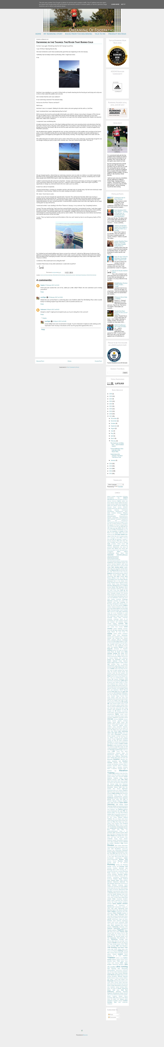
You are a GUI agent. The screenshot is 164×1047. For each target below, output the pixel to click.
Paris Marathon (123, 807)
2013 (110, 471)
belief (113, 573)
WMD (118, 990)
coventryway (110, 625)
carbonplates (120, 596)
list (112, 740)
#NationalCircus (119, 511)
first (116, 673)
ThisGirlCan (114, 939)
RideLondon (125, 845)
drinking (109, 650)
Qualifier (122, 832)
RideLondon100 (111, 847)
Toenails (114, 942)
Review (110, 845)
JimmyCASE (115, 725)
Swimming (115, 926)
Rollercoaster (118, 850)
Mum (114, 788)
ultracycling (125, 968)
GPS (126, 685)
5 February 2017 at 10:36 (56, 297)
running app (119, 864)
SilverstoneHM (116, 891)
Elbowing (109, 655)
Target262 (120, 930)
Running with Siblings (112, 875)
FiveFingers (120, 674)
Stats (126, 911)
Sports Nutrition (123, 910)
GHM (108, 680)
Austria (115, 562)
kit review (123, 728)
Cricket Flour (114, 626)
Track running (111, 945)
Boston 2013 (124, 581)
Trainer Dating (117, 949)
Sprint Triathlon (111, 911)
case (124, 596)
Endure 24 (110, 659)
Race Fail (109, 834)
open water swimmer (113, 802)
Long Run (117, 746)
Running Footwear (112, 868)
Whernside (125, 982)
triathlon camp (119, 958)
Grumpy (121, 688)
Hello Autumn (116, 699)
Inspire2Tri (115, 717)
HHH (108, 700)
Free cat (112, 677)
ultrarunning (119, 970)
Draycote (109, 648)
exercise (123, 665)
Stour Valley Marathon (117, 914)
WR (114, 997)
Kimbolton (125, 726)
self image (121, 886)
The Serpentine (111, 938)
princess (126, 826)
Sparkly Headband (123, 902)
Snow (113, 899)
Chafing (113, 599)
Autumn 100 (125, 562)
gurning (109, 691)
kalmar (126, 725)
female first (125, 671)
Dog (121, 642)
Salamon (125, 880)
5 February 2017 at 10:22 (52, 285)
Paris (118, 807)
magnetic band (124, 754)
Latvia (123, 732)
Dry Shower (125, 650)
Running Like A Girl (113, 869)
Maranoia (109, 759)
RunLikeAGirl (110, 858)
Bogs (112, 579)
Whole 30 (109, 985)
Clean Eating (116, 608)
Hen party (121, 699)
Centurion (115, 597)
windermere (125, 985)
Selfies (126, 886)
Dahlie (114, 635)
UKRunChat (115, 964)
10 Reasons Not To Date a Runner (119, 198)
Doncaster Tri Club (112, 645)
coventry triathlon (112, 623)
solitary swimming (115, 900)
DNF (126, 641)
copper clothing (124, 616)
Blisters (114, 578)
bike (123, 575)
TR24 (126, 944)
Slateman (122, 892)
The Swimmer (121, 938)
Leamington (118, 734)
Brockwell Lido (120, 588)
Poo (114, 822)
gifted (122, 680)
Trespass (109, 955)
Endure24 (117, 659)
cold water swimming (46, 275)
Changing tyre (117, 600)
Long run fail (124, 746)
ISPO (118, 722)
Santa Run (118, 883)
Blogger (85, 1035)
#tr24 (119, 522)
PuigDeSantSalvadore (112, 831)
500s (111, 539)
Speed (114, 903)
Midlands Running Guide (113, 779)
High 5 (123, 700)
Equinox (117, 662)
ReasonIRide (120, 840)
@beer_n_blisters (111, 496)
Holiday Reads (124, 705)
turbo (122, 961)
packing (122, 806)
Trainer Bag (110, 949)
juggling (121, 725)
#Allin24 (125, 498)
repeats (126, 843)
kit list (118, 728)
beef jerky (120, 570)
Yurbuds (120, 1000)
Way (108, 979)
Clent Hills (122, 608)
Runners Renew (111, 861)
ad (127, 543)
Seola (108, 888)
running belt (115, 866)
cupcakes (125, 628)
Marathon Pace (118, 762)
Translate (120, 486)
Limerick (109, 740)
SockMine (125, 899)
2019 (110, 411)
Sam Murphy (110, 883)
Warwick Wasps (115, 978)
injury (117, 714)
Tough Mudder (113, 944)
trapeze (109, 954)
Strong (112, 917)
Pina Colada (113, 817)
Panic (115, 807)
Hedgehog (109, 699)
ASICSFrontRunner (122, 555)
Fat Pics (126, 668)
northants (125, 796)
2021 (110, 406)
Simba (122, 891)
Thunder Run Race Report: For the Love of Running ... (120, 312)
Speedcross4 (118, 907)
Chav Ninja (116, 602)
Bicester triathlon (124, 573)
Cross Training (118, 628)
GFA (126, 679)
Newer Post (40, 361)
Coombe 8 (120, 614)
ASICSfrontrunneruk (113, 558)
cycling (109, 633)
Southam (125, 900)
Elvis (126, 655)
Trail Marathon (123, 945)
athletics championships (122, 561)
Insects (122, 716)
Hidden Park (117, 700)
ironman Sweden (117, 720)
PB (124, 811)
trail (117, 946)
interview (116, 719)
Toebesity (109, 942)
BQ (118, 585)
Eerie (126, 653)
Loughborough (118, 749)
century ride (121, 597)
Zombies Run (111, 1002)
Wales (118, 974)
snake (108, 897)
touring (118, 944)
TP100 (122, 944)
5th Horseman (118, 539)
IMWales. (119, 711)
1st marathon (113, 531)
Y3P (118, 999)
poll (111, 822)
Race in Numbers (116, 834)
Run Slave (111, 856)
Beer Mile (125, 570)
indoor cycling (114, 712)
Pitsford (120, 817)
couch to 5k (124, 619)
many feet (125, 757)
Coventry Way (123, 623)
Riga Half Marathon (120, 847)
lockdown (116, 743)
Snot (116, 897)
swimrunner (117, 928)
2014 (110, 468)
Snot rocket (121, 897)
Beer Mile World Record (113, 571)
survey (116, 922)
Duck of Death (115, 651)
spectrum (109, 903)
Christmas (118, 607)
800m (121, 540)
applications (125, 550)
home (38, 33)
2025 (110, 396)
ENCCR (123, 656)
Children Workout (111, 607)
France (116, 676)
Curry (108, 630)
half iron (111, 693)
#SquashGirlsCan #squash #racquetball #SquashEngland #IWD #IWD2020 (117, 518)
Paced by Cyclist (111, 806)
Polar (108, 822)
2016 (110, 463)
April (112, 436)
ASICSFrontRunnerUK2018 (113, 559)
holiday (118, 705)
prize (108, 828)
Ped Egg (118, 812)
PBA (127, 811)
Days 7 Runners (124, 636)
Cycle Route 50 (123, 631)
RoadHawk (118, 848)
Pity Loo (115, 819)
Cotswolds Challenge (112, 619)
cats (111, 597)
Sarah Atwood (124, 883)
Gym (116, 691)
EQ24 (113, 662)
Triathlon (111, 957)
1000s (119, 528)
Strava (122, 916)
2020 (110, 409)
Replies (44, 318)
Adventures (116, 547)
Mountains (110, 787)
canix (109, 596)
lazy (127, 732)
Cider (123, 607)
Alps (120, 548)
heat (127, 697)
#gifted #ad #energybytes (121, 504)
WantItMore (114, 976)
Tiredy (126, 941)
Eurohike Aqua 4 (116, 664)
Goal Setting (116, 682)
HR (120, 708)
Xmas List (109, 999)
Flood (108, 676)
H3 (108, 693)
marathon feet (116, 761)
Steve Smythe (117, 913)
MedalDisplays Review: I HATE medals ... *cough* (121, 284)
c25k (124, 591)
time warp (119, 941)
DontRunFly (120, 645)
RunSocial (109, 878)
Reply (42, 292)
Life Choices (124, 737)
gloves (110, 682)
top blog (124, 942)
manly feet (119, 757)
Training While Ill (114, 952)
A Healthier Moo (114, 542)
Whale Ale (116, 981)
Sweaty (126, 923)
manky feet (114, 757)
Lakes (109, 732)
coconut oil (112, 611)
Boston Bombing (111, 582)
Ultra (126, 964)
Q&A (114, 832)
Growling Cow (115, 688)
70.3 (118, 540)
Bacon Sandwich (121, 565)
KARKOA (109, 726)
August (113, 428)
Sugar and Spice (123, 919)
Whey (108, 984)
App (121, 550)
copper (118, 616)
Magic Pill (125, 753)
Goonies (109, 685)
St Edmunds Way (120, 911)
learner (113, 736)
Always (123, 548)
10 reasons (110, 525)
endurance (125, 658)
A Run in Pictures (123, 542)
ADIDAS (109, 545)
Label (108, 731)
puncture (109, 832)
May (112, 433)
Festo (113, 673)
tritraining (109, 961)
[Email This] (66, 272)
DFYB (112, 641)
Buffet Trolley (113, 590)
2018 (110, 413)
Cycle (119, 630)
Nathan (120, 790)
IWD (127, 722)
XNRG (114, 999)
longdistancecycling (123, 748)
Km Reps (113, 729)
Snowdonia (119, 899)
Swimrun (109, 928)
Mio (127, 782)
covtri (118, 625)
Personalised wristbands (120, 814)
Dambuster (125, 635)
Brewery (109, 587)
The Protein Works (120, 934)
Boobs (115, 579)
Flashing (126, 674)
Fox (114, 676)
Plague (119, 819)
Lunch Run (120, 751)
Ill (127, 709)
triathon (114, 959)
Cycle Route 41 (112, 631)
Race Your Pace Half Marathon (115, 837)
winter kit (115, 988)
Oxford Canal (123, 804)
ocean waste (115, 799)
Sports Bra (115, 910)
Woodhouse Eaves (118, 993)
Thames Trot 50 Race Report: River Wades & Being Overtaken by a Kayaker (120, 228)
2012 (110, 473)
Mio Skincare (110, 784)
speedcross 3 (112, 905)
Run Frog (122, 853)
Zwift (119, 1002)
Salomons (116, 882)
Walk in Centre (124, 974)
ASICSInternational (111, 561)
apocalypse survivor (115, 550)
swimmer (109, 926)
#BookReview (111, 499)
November (114, 421)
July (112, 431)
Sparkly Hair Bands (112, 902)
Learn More (115, 4)
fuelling (109, 679)
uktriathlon (121, 964)
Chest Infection (118, 605)
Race (126, 832)
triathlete (125, 955)
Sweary (112, 923)
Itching (122, 722)
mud (120, 787)
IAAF (114, 709)
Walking (109, 976)
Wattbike (126, 978)
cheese (121, 603)
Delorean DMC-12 (116, 639)
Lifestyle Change (111, 739)
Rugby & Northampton (118, 852)
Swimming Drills (123, 926)
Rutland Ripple (117, 878)
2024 (110, 399)
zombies (125, 1000)
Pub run (125, 829)
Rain (126, 837)
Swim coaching (115, 925)
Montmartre (110, 785)
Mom (120, 784)
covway (122, 625)
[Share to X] (69, 272)
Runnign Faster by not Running (117, 862)
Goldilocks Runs (114, 683)
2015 (110, 466)
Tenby (117, 931)
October (113, 423)
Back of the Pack (112, 565)
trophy (114, 961)
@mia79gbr (119, 496)
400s (120, 537)
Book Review (124, 579)
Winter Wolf (111, 990)
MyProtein (125, 788)
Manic (108, 757)
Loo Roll (109, 749)
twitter (121, 963)
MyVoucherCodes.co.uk (112, 790)
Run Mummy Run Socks (118, 855)
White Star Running (123, 984)
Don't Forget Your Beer (121, 644)
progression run (114, 828)
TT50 (118, 961)
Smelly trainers (115, 895)
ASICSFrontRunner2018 (113, 556)
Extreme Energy (111, 667)
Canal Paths (122, 594)
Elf (113, 655)
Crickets (121, 626)
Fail (116, 667)
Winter (126, 987)
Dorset (121, 647)
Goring (120, 685)
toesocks (119, 942)
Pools (113, 823)
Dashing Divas (110, 636)
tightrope (109, 941)
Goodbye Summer (123, 683)
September (114, 426)
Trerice (126, 954)
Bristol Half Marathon (118, 587)
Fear (108, 670)
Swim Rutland (124, 925)
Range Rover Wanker (121, 838)
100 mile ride (117, 526)
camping (118, 593)
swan (108, 923)
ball (114, 568)
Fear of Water (113, 670)
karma (114, 726)
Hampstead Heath (117, 694)
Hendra (126, 699)
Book (119, 579)
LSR (113, 751)
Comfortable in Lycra (122, 613)
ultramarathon (111, 970)
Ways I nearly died (115, 979)
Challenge (118, 599)
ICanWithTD (118, 709)
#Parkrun (119, 513)
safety (121, 880)
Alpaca (116, 548)
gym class (120, 691)
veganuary (119, 971)
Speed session (122, 903)
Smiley (121, 895)
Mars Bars (125, 773)
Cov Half (116, 620)
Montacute (125, 784)
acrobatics (113, 543)
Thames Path (124, 931)
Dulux (122, 651)
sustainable (121, 922)
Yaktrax (122, 999)
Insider (126, 716)
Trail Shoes (120, 947)
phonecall (113, 815)
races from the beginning (78, 33)
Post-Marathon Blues (113, 825)
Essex (122, 662)
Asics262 (110, 555)
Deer (122, 638)
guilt (112, 690)
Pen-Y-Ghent (124, 812)
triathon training (120, 959)
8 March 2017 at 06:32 (53, 309)
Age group (123, 547)
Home (69, 361)
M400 (126, 751)
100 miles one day (112, 528)
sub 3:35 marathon (123, 917)
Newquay (109, 793)
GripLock (109, 688)
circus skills (110, 608)
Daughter (117, 636)
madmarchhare (110, 753)
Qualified (118, 832)
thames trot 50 (121, 933)
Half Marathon (117, 693)
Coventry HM (113, 622)
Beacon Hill (115, 570)
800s (124, 540)
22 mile (113, 534)
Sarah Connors (112, 885)
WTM (117, 997)
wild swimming (116, 985)
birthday (122, 576)
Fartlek (112, 668)
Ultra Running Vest (113, 968)
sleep (126, 892)
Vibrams (109, 973)
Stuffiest (116, 917)
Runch (126, 856)
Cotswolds (125, 617)
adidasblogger (116, 545)
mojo (116, 784)
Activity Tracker (121, 543)
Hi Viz (111, 700)
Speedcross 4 (123, 905)
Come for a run (111, 613)
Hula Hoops (125, 708)
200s (120, 532)
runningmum (116, 877)
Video (116, 973)
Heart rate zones (120, 697)
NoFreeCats (110, 796)
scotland (109, 886)
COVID (115, 625)
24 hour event (120, 534)
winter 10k (109, 988)
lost (113, 749)
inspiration (109, 717)
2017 (110, 416)
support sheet (110, 922)
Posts (111, 1014)
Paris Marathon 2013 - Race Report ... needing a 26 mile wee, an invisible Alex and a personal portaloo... (121, 213)
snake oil (113, 897)
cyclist (109, 635)
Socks (109, 900)
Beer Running (124, 571)
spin (112, 908)
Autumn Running (111, 564)
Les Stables (110, 737)
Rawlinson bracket (111, 840)
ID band (124, 709)
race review (118, 835)
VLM (108, 974)
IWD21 (113, 723)
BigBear (119, 575)
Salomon (109, 882)
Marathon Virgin (119, 773)
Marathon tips (111, 770)
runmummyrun (118, 858)
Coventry (121, 620)
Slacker (118, 892)
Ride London (118, 845)
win (121, 985)
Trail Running (112, 947)
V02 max (112, 971)
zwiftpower (109, 1003)
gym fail (125, 691)
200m (116, 532)
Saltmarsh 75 (124, 882)
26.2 (118, 536)
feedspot (120, 670)
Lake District (114, 731)
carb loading (114, 596)
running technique (112, 874)
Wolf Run (124, 990)
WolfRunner (110, 991)
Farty (119, 668)
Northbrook (110, 798)
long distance (110, 746)
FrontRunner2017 (119, 677)
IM (115, 711)
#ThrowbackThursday (112, 522)
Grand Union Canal (118, 687)
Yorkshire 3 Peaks (112, 1000)
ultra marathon (111, 967)
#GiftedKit (125, 507)
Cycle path (125, 630)
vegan (115, 971)
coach (121, 610)
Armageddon (110, 551)
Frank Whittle (122, 676)
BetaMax (117, 573)
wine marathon (111, 987)
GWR (112, 691)
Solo (122, 900)
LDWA (112, 734)
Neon (111, 791)
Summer (109, 920)
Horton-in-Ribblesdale (117, 706)
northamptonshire (118, 796)
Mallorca (118, 756)
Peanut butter (111, 812)
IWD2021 (109, 723)
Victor (113, 973)
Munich (118, 788)
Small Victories (117, 894)
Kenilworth (119, 726)
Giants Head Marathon (115, 680)
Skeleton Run (112, 892)
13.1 (125, 529)
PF (127, 814)
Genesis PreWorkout (119, 679)
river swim (69, 275)
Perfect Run (110, 814)
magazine (118, 753)
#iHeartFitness (110, 511)
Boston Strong (115, 584)
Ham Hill (109, 694)
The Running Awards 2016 (121, 936)
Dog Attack (125, 642)
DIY (124, 641)
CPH (108, 626)
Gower (123, 685)
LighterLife (119, 739)
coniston (115, 614)
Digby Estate (119, 641)
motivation (125, 785)
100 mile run (124, 526)
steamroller (109, 913)
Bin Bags (117, 576)
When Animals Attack (116, 982)
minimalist (123, 782)
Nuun (120, 798)
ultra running (122, 966)
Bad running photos (117, 567)
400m (117, 537)
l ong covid (125, 729)
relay (122, 843)
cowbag (126, 625)
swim (73, 275)
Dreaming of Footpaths (121, 648)
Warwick (120, 976)
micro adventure (120, 776)
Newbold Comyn (124, 791)
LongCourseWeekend (112, 748)
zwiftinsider (125, 1002)
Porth (121, 823)
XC (123, 997)
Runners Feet (123, 859)
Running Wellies (123, 874)
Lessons (116, 737)
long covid (125, 745)
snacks (126, 895)
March (113, 438)
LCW (108, 734)
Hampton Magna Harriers (117, 696)
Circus (126, 607)
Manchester (124, 756)
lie (119, 737)
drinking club (115, 650)
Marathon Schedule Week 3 (114, 765)
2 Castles (120, 531)
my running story (53, 33)
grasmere (125, 687)
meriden (113, 776)
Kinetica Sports (111, 728)
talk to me (100, 33)
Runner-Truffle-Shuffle (112, 859)
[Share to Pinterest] (72, 272)
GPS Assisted (110, 687)
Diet (115, 641)
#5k (118, 498)
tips (123, 941)
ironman (121, 719)
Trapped (114, 954)
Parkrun (120, 809)
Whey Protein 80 (114, 984)
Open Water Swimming (59, 275)
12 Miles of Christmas (117, 529)
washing (121, 978)
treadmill (120, 954)
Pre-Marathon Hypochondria (116, 826)
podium (120, 820)
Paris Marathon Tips (112, 809)
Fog (112, 676)
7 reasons (124, 539)
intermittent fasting (123, 717)
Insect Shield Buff (115, 716)
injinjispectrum (110, 714)
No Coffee (125, 795)
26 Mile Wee (113, 536)
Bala (112, 568)
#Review (125, 513)
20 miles (112, 532)
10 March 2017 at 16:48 (59, 321)
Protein (121, 828)
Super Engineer (117, 920)
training (120, 951)
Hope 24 (109, 706)
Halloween (125, 693)
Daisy (118, 635)
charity (123, 600)
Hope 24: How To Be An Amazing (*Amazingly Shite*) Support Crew (121, 258)
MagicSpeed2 (110, 754)
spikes (108, 908)
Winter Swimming (91, 275)
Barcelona (117, 568)
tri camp (118, 955)
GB (112, 679)
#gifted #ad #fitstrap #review (114, 505)
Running (111, 864)
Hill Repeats (118, 702)
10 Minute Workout (116, 523)
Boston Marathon (120, 582)
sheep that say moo (115, 888)
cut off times (113, 630)
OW (117, 804)
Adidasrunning (124, 545)
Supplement (125, 920)
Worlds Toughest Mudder (114, 996)
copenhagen (113, 616)
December (114, 418)
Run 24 (118, 853)
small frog (109, 894)
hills (108, 703)
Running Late (123, 868)
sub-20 (109, 919)
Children (125, 605)
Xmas (126, 997)
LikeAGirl (125, 739)
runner (126, 858)
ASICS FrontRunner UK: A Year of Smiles (120, 325)
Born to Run (117, 581)
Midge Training (123, 778)
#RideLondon (110, 514)
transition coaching (123, 952)
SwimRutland (124, 928)
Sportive (109, 910)
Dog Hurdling (110, 644)
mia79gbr (43, 297)
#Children (120, 499)
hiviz (108, 705)
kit (116, 728)
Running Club (123, 866)
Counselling (110, 620)
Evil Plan (117, 665)
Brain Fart (121, 585)
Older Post (98, 361)
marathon (116, 759)
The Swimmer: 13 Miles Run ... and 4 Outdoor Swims (117, 444)
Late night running (116, 732)
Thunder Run (123, 939)
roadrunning (125, 848)
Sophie (42, 285)
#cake (116, 499)
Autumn (119, 562)
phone (108, 815)
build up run (124, 590)
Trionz (126, 959)
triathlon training (80, 275)
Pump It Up (123, 831)
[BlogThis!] (67, 272)
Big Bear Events (111, 575)
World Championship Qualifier (121, 994)
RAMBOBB (109, 838)
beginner (109, 573)
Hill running (124, 702)
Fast (122, 668)
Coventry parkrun (123, 622)
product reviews (117, 33)
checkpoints (115, 603)
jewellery (118, 723)
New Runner (116, 791)
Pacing (118, 806)
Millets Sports (110, 781)
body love (119, 578)
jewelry (122, 723)
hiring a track (124, 703)
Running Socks (124, 872)
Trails (126, 947)
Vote (115, 974)
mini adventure (116, 782)
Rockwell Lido (110, 850)
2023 (110, 401)
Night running (115, 793)
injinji (126, 712)
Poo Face (118, 822)
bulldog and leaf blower (113, 591)
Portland (125, 823)
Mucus (116, 787)
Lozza (108, 751)
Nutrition (116, 798)
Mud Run (125, 787)
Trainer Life (110, 951)
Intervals (110, 719)
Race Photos (124, 834)
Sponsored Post (123, 908)
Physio (118, 815)
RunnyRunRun (124, 877)
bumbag (121, 591)
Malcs (113, 756)
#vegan (122, 522)
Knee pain (119, 729)
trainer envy (125, 949)
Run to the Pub (119, 856)
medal (122, 775)
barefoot (123, 568)
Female (119, 671)
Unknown (43, 309)
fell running (114, 671)
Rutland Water (115, 880)
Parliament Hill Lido (116, 811)
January (113, 460)
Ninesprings (110, 795)
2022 (110, 403)
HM (111, 705)
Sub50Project (115, 919)
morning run (117, 785)
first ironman (121, 673)
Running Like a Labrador (117, 871)
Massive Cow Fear (111, 775)
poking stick (125, 820)
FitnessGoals (114, 674)
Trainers (115, 951)
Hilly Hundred (113, 703)
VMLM (112, 974)
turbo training (115, 963)
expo (126, 665)
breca (126, 585)
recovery (121, 841)
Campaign (113, 593)
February (113, 441)
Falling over (121, 667)
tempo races (113, 931)
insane (121, 714)
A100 (108, 543)
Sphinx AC (125, 907)
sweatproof (120, 923)
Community (110, 614)
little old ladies (118, 740)
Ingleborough (121, 712)
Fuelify (126, 677)
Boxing (115, 585)
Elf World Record (119, 655)
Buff (108, 590)
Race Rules (125, 835)
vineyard (120, 973)
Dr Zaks (126, 647)
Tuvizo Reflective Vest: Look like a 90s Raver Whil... (117, 450)
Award (126, 564)
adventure (109, 547)
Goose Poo (115, 685)
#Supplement (124, 520)
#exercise (114, 501)
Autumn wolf (120, 564)
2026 (110, 394)
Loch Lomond (121, 742)
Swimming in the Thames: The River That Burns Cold (117, 455)
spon (116, 908)
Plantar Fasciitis (114, 820)
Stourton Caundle (117, 916)
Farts (116, 668)
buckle (126, 588)
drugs (120, 650)
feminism (109, 673)
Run (114, 853)
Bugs (118, 590)
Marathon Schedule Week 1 (121, 764)
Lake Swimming (123, 731)
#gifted (119, 501)
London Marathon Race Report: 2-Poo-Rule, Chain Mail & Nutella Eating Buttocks (120, 243)
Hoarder (114, 705)
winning (122, 987)
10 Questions (124, 523)
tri (113, 955)
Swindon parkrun (112, 930)
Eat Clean (121, 653)
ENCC (119, 656)
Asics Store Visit (122, 553)
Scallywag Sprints (123, 885)
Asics (118, 551)
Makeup (109, 756)
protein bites (115, 829)
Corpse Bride (117, 617)
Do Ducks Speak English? (113, 642)
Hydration (109, 709)
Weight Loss (124, 979)
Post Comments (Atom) (73, 367)
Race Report (111, 835)
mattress (119, 775)
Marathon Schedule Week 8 (120, 768)
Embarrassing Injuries (112, 656)
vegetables (125, 971)
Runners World (123, 861)
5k (113, 539)
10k (123, 528)
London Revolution (117, 745)
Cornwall (109, 617)
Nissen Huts (117, 795)
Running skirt (115, 872)
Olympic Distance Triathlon (120, 801)
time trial (114, 941)
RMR (112, 848)
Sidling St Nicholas (113, 889)
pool (123, 822)
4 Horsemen (113, 537)
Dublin (108, 651)
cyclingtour (125, 633)
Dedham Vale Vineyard (113, 638)
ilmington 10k (110, 711)
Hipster (119, 703)
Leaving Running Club (122, 736)
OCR (121, 799)
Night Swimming (124, 793)
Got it (123, 4)
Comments (112, 1017)
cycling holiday (117, 633)
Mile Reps (124, 779)
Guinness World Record (121, 690)
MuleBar (109, 788)
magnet (116, 754)
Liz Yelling (115, 742)
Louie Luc (125, 749)
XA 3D (120, 997)
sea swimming (115, 886)
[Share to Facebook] (70, 272)
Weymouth (110, 981)
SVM (126, 922)
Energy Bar (125, 659)
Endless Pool (117, 658)
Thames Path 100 (111, 933)
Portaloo (117, 823)
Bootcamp (110, 581)
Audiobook (110, 562)
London (121, 743)
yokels (126, 999)
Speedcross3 (110, 907)
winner (117, 987)
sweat (116, 923)
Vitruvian (125, 973)
